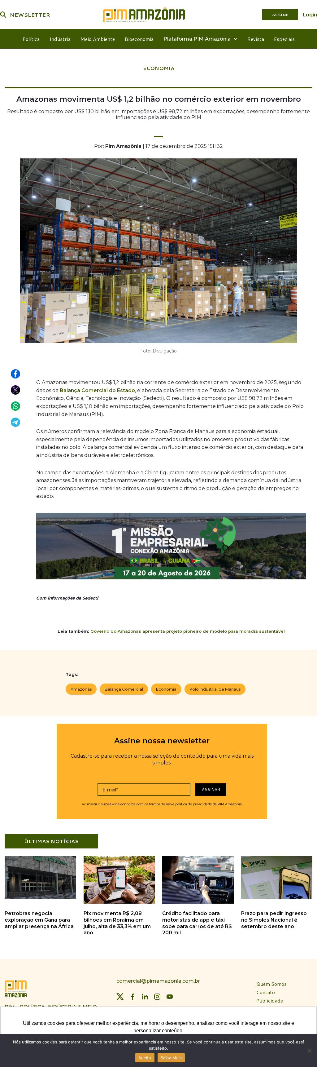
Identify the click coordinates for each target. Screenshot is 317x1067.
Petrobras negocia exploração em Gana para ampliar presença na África (39, 919)
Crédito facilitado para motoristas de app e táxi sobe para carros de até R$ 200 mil (197, 923)
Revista (255, 38)
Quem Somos (271, 984)
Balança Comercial (124, 689)
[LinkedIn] (145, 996)
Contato (265, 992)
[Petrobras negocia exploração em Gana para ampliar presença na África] (40, 898)
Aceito (144, 1057)
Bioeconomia (139, 38)
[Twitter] (120, 996)
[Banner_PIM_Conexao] (171, 547)
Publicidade (269, 1001)
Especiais (284, 38)
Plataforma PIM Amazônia (197, 39)
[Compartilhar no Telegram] (16, 422)
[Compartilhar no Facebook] (16, 374)
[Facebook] (132, 996)
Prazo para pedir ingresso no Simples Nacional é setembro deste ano (274, 919)
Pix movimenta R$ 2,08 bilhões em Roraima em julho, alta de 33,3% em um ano (117, 923)
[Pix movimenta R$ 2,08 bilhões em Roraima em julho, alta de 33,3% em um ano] (119, 903)
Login (310, 15)
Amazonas (81, 689)
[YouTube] (169, 996)
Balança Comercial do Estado (97, 390)
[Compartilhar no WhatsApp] (16, 406)
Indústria (60, 38)
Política (31, 38)
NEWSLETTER (30, 14)
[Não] (309, 1050)
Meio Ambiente (97, 38)
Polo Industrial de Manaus (215, 689)
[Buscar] (3, 14)
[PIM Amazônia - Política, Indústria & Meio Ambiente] (144, 14)
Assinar (211, 789)
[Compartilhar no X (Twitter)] (16, 390)
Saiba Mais (171, 1057)
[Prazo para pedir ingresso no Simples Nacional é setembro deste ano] (277, 898)
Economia (166, 689)
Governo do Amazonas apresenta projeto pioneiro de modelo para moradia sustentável (187, 631)
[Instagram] (157, 996)
